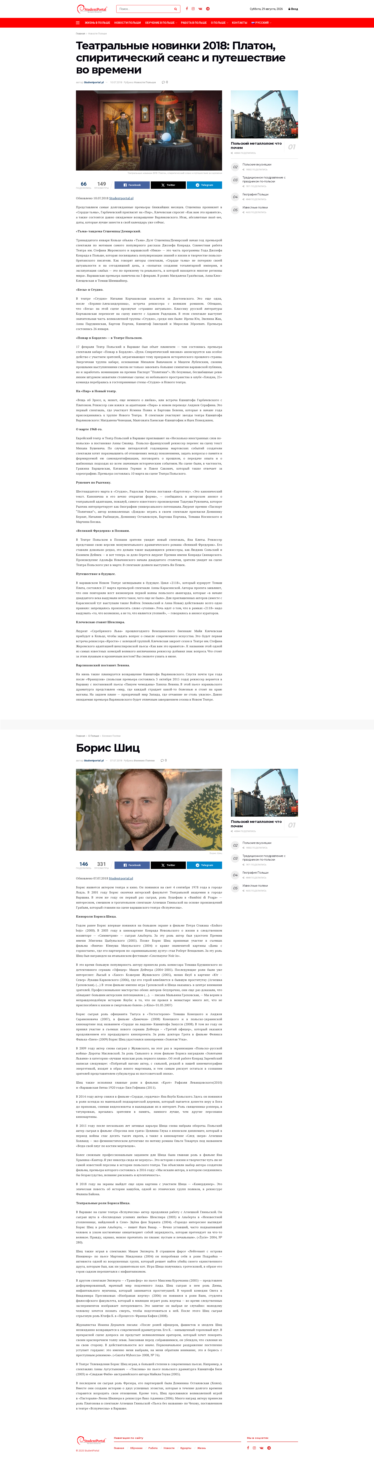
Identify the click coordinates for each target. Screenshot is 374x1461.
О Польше (218, 22)
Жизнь (201, 1448)
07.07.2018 (116, 760)
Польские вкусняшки (257, 164)
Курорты (185, 1448)
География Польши (255, 194)
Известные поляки (255, 207)
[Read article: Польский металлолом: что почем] (264, 114)
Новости (169, 1448)
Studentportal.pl (94, 82)
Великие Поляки (111, 736)
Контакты (239, 22)
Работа (153, 1448)
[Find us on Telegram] (208, 9)
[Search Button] (176, 9)
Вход (294, 8)
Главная (80, 33)
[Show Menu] (77, 22)
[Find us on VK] (200, 9)
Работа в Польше (194, 22)
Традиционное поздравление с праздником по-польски (264, 179)
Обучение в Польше (160, 22)
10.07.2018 (116, 82)
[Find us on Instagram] (193, 9)
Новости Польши (127, 22)
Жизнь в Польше (97, 22)
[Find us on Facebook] (187, 9)
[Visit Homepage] (92, 8)
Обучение (136, 1448)
